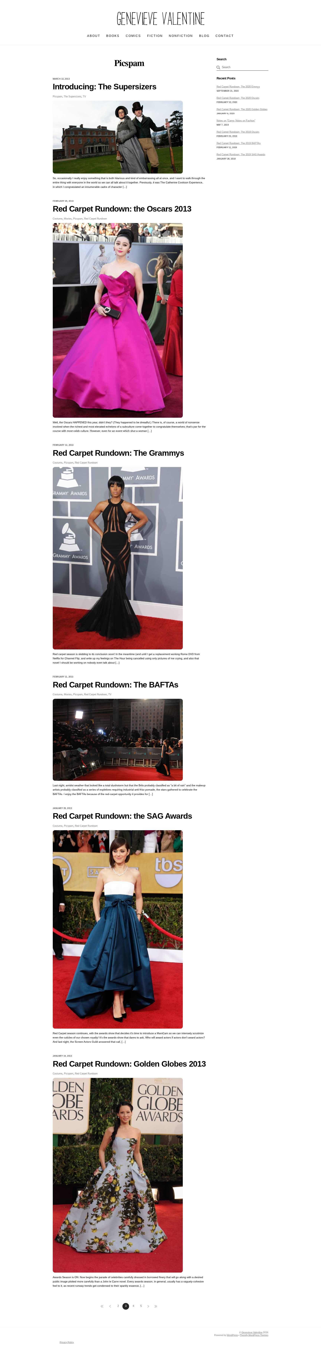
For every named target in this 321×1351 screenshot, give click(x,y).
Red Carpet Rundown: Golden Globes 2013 (129, 1063)
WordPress (232, 1335)
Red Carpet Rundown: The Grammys (118, 452)
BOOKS (113, 35)
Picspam (57, 96)
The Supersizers (72, 96)
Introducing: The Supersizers (104, 86)
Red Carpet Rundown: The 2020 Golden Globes (242, 109)
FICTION (155, 35)
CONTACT (224, 35)
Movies (68, 218)
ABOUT (93, 35)
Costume (57, 218)
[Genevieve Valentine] (160, 27)
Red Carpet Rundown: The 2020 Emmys (238, 86)
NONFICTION (181, 35)
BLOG (204, 35)
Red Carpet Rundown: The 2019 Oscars (238, 132)
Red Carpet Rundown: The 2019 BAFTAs (239, 143)
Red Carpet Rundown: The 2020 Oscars (238, 98)
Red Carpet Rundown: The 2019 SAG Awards (241, 154)
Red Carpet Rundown (95, 218)
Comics (133, 35)
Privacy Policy (67, 1342)
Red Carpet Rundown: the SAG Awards (122, 815)
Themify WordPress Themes (254, 1335)
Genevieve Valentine (251, 1332)
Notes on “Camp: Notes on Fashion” (236, 120)
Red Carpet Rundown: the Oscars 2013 (122, 208)
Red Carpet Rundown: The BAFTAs (115, 684)
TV (84, 96)
